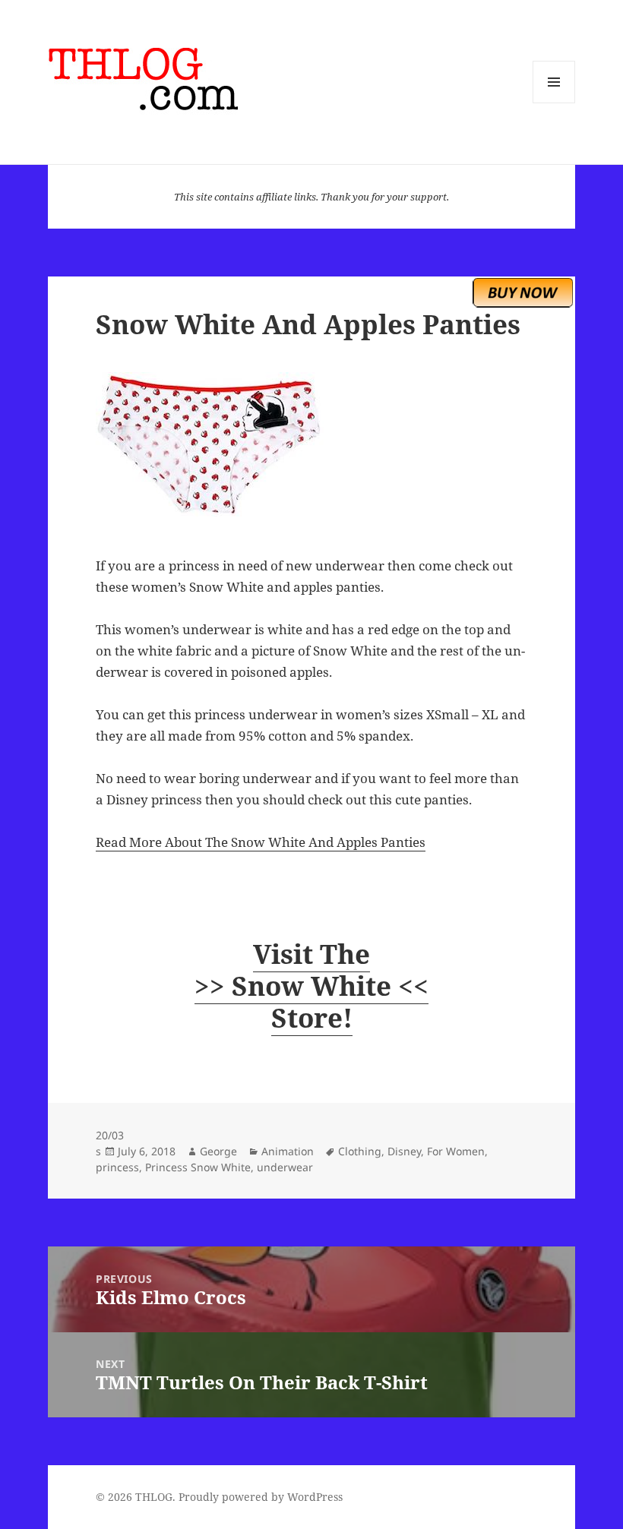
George (218, 1151)
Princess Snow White (198, 1167)
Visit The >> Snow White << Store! (311, 985)
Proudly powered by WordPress (261, 1497)
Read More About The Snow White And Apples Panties (260, 842)
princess (117, 1167)
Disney (404, 1151)
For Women (456, 1151)
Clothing (359, 1151)
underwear (285, 1167)
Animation (287, 1151)
